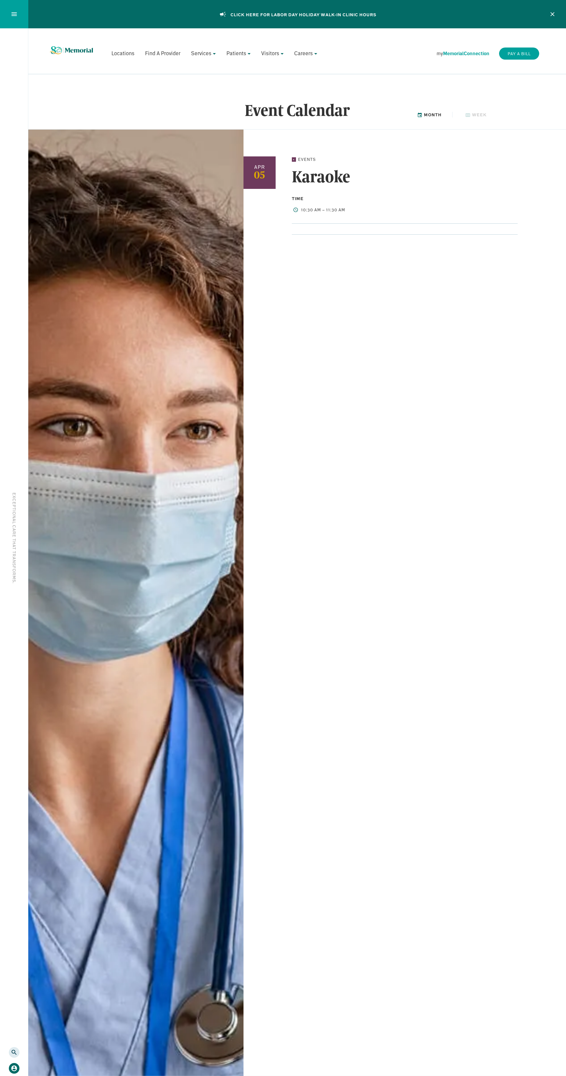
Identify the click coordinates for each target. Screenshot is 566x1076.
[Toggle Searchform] (14, 1052)
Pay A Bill (519, 53)
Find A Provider (162, 53)
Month (432, 114)
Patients (236, 53)
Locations (122, 53)
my (463, 53)
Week (479, 114)
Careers (303, 53)
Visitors (270, 53)
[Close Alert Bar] (552, 14)
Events (307, 159)
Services (201, 53)
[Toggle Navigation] (14, 14)
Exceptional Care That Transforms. (14, 538)
